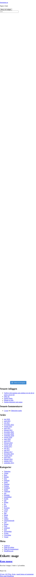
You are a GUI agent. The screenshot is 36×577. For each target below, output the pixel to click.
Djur (5, 479)
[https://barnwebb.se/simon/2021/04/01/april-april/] (18, 48)
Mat (5, 513)
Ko (5, 504)
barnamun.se (4, 2)
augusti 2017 (8, 446)
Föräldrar (7, 488)
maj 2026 (7, 419)
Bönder (6, 477)
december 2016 (9, 454)
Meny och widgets (6, 9)
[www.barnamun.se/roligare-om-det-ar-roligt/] (18, 155)
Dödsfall (6, 480)
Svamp (6, 533)
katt (5, 500)
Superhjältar (8, 531)
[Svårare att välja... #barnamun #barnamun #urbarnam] (18, 348)
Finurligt (6, 484)
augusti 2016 (8, 455)
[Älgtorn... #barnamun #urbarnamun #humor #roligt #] (18, 283)
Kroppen (7, 508)
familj (6, 482)
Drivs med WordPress (7, 576)
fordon (6, 490)
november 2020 (9, 434)
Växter (6, 537)
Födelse (6, 486)
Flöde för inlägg (9, 547)
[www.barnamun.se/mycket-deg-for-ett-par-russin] (18, 134)
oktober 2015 (8, 461)
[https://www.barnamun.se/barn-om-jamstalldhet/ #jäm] (18, 91)
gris (5, 493)
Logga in (7, 545)
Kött (5, 506)
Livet (5, 511)
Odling (6, 519)
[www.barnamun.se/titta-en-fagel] (18, 112)
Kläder (6, 502)
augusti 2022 (8, 426)
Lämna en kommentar (27, 574)
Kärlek (6, 499)
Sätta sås (6, 396)
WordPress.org (8, 551)
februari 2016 (8, 459)
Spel (5, 530)
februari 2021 (8, 430)
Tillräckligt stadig (16, 410)
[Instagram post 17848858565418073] (18, 326)
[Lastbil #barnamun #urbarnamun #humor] (18, 15)
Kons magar (6, 561)
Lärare (6, 510)
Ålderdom (7, 471)
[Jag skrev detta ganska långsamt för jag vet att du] (18, 27)
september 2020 (9, 435)
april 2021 (7, 428)
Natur (6, 517)
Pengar (6, 524)
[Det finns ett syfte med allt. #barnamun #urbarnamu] (18, 176)
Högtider (7, 495)
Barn (5, 475)
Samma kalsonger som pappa (13, 402)
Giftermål (7, 491)
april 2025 (7, 421)
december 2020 (9, 432)
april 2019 (7, 441)
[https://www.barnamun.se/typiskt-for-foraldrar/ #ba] (18, 70)
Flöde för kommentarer (11, 549)
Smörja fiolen (8, 398)
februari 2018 (8, 443)
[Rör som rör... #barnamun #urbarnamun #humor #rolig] (18, 219)
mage (18, 574)
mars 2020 (7, 439)
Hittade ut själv (9, 400)
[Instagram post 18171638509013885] (18, 369)
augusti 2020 (8, 437)
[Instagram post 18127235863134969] (18, 241)
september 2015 (9, 463)
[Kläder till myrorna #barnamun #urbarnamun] (18, 305)
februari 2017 (8, 452)
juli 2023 (7, 423)
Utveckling (7, 535)
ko (15, 574)
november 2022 (9, 425)
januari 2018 (8, 445)
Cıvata (6, 410)
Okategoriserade (9, 520)
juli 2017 (7, 448)
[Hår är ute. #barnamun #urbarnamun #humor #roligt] (18, 198)
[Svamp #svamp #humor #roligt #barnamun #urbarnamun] (18, 262)
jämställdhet (8, 497)
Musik (6, 515)
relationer (7, 528)
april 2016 (7, 457)
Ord (5, 522)
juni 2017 (7, 450)
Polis (5, 526)
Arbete (6, 473)
